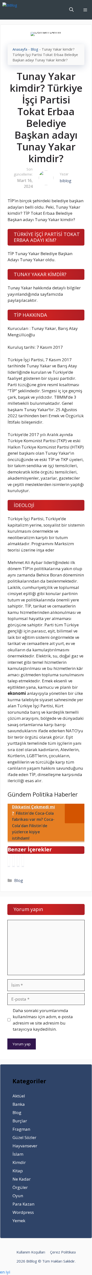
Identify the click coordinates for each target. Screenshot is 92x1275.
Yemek (19, 1220)
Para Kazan (23, 1204)
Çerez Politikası (63, 1252)
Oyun (18, 1195)
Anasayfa (20, 49)
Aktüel (19, 1096)
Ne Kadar (22, 1179)
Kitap (18, 1170)
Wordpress (23, 1212)
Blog (34, 49)
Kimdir (19, 1162)
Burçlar (20, 1121)
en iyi (5, 1272)
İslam (18, 1154)
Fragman (21, 1129)
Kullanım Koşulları (30, 1252)
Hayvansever (25, 1146)
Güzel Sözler (24, 1137)
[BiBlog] (17, 10)
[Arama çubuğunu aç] (71, 9)
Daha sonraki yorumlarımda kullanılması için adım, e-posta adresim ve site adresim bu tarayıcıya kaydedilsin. (43, 1020)
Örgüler (20, 1187)
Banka (19, 1104)
